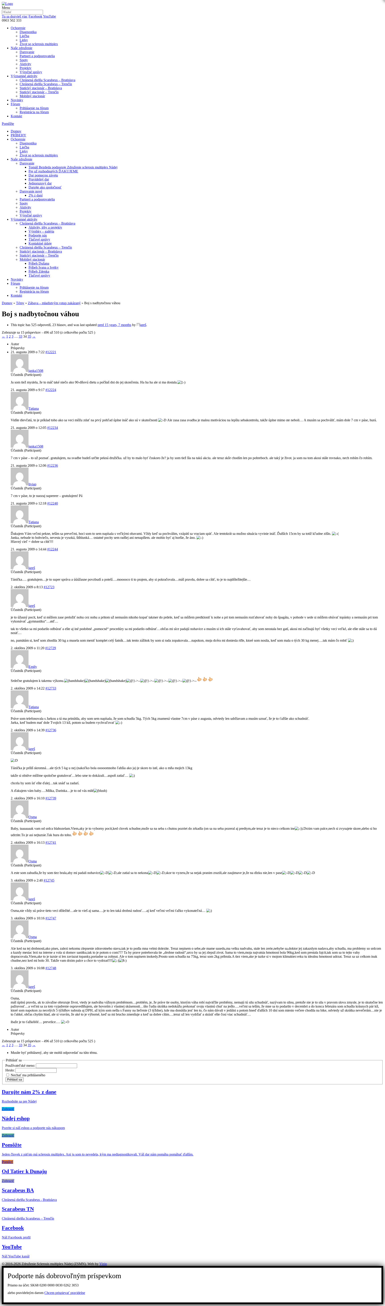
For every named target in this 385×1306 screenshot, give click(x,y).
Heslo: (10, 1070)
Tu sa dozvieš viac (15, 16)
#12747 (50, 918)
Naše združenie (21, 48)
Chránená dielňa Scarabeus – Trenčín (46, 84)
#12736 (50, 730)
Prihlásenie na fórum (34, 108)
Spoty (24, 60)
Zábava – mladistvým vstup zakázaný (54, 303)
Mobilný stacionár (32, 96)
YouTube (49, 16)
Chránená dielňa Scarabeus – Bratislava (47, 80)
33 (20, 336)
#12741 (50, 842)
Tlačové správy (39, 239)
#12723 (49, 587)
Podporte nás (38, 235)
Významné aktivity (24, 76)
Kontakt (16, 116)
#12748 (50, 968)
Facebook (35, 16)
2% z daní (36, 195)
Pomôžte (8, 124)
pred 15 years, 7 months (114, 325)
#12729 (50, 648)
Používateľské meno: (20, 1065)
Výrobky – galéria (41, 231)
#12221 (50, 352)
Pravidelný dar (39, 179)
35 (29, 336)
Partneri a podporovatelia (37, 56)
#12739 (50, 798)
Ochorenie (18, 28)
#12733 (50, 688)
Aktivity (25, 64)
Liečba (24, 36)
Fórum (15, 104)
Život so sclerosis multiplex (39, 44)
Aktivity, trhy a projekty (45, 227)
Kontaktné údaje (40, 243)
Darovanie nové (31, 191)
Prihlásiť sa (14, 1079)
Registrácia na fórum (34, 112)
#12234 (52, 428)
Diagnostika (28, 32)
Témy (20, 303)
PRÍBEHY (18, 135)
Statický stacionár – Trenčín (39, 92)
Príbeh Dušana (39, 263)
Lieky (24, 40)
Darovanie (27, 52)
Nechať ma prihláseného (28, 1075)
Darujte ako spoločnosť (45, 187)
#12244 (52, 549)
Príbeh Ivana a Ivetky (44, 267)
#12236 (52, 465)
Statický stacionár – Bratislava (41, 88)
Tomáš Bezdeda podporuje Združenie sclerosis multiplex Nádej (73, 167)
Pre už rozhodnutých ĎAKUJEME (53, 171)
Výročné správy (31, 72)
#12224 (50, 390)
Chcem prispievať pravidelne (64, 1293)
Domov (16, 131)
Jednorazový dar (40, 183)
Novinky (17, 100)
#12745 (49, 880)
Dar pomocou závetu (43, 175)
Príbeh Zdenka (39, 271)
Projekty (25, 68)
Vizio (103, 1264)
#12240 (52, 503)
